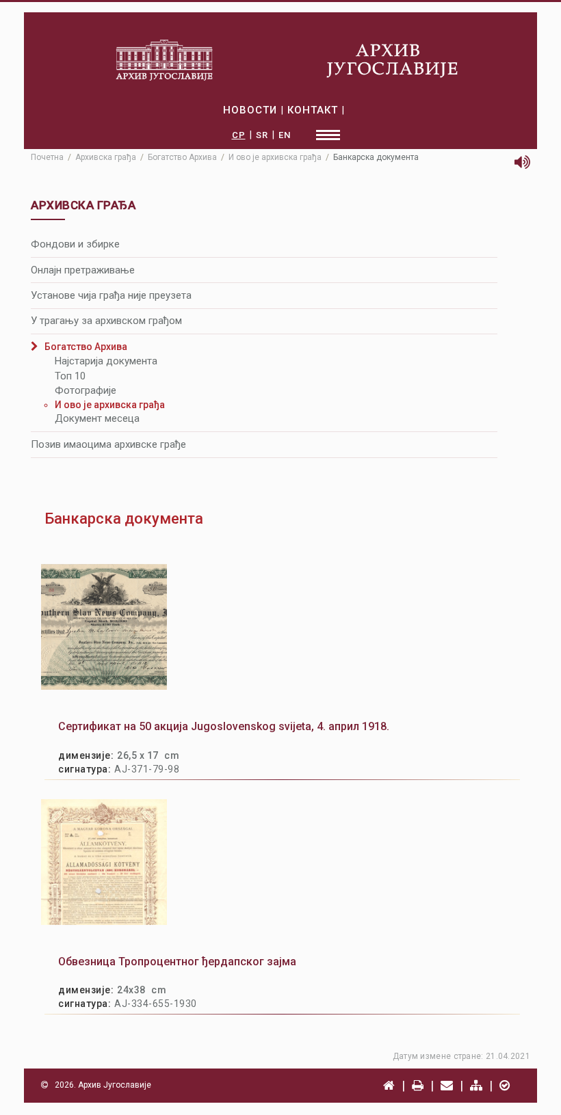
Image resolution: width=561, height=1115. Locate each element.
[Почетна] (389, 1085)
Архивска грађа (105, 157)
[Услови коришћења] (504, 1085)
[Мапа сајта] (476, 1085)
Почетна (47, 157)
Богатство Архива (182, 157)
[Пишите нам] (447, 1085)
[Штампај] (417, 1085)
